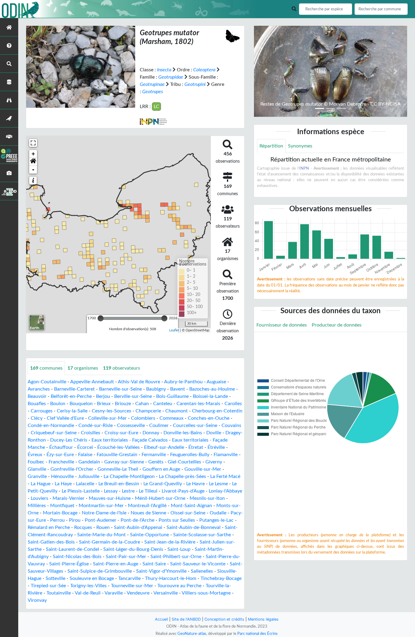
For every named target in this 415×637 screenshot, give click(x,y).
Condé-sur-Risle (95, 425)
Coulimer (159, 425)
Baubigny (156, 389)
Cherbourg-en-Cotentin (217, 410)
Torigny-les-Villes (88, 585)
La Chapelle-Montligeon (129, 476)
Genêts (155, 461)
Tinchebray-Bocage (221, 578)
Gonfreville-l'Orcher (71, 469)
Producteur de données (337, 325)
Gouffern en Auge (161, 469)
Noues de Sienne (148, 512)
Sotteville (55, 578)
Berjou (103, 396)
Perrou (57, 520)
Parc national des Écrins (257, 633)
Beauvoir (37, 396)
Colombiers (143, 418)
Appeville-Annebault (92, 381)
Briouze (123, 403)
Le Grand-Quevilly (162, 483)
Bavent (177, 389)
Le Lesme (218, 483)
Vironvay (37, 600)
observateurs (121, 368)
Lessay (111, 491)
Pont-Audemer (100, 520)
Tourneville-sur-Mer (132, 585)
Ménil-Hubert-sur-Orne (160, 498)
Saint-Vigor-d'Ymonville (161, 571)
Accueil (161, 619)
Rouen (103, 527)
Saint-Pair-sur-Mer (126, 556)
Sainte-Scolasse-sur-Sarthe (202, 534)
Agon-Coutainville (47, 381)
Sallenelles (202, 571)
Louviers (39, 498)
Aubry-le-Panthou (183, 381)
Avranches (39, 389)
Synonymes (300, 146)
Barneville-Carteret (74, 389)
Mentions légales (263, 619)
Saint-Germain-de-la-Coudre (109, 542)
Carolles (233, 403)
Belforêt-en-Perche (71, 396)
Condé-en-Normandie (51, 425)
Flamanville (226, 454)
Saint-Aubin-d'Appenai (138, 527)
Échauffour (61, 447)
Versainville (165, 593)
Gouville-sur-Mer (202, 469)
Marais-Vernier (68, 498)
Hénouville (62, 476)
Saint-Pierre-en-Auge (115, 563)
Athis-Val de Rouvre (139, 381)
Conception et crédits (224, 619)
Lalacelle (85, 483)
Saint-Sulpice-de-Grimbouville (99, 571)
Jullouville (88, 476)
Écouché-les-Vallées (118, 447)
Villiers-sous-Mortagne (206, 593)
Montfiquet (62, 505)
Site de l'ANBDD (186, 619)
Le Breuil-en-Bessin (118, 483)
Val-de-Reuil (88, 593)
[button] (33, 162)
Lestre (128, 491)
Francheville (61, 461)
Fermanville (154, 454)
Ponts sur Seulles (177, 520)
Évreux (35, 454)
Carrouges (42, 410)
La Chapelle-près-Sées (182, 476)
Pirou (75, 520)
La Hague (40, 483)
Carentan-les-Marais (198, 403)
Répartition (271, 146)
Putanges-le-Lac (216, 520)
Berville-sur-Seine (133, 396)
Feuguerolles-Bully (189, 454)
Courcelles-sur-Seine (195, 425)
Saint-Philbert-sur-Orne (175, 556)
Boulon (57, 403)
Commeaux (171, 418)
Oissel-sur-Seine (187, 512)
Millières (37, 505)
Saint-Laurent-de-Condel (72, 549)
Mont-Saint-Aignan (191, 505)
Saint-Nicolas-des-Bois (77, 556)
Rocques (83, 527)
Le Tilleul (148, 491)
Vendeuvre (138, 593)
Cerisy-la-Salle (72, 410)
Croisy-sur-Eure (121, 432)
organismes (82, 368)
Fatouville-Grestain (117, 454)
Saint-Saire (154, 563)
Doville (213, 432)
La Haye (63, 483)
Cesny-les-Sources (111, 410)
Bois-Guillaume (172, 396)
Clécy (37, 418)
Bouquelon (81, 403)
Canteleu (162, 403)
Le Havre (195, 483)
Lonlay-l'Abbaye (225, 491)
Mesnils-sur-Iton (207, 498)
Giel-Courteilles (184, 461)
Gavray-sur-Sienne (124, 461)
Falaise (85, 454)
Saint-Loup (178, 549)
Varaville (114, 593)
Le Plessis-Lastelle (81, 491)
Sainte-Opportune (149, 534)
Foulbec (36, 461)
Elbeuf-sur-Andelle (164, 447)
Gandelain (89, 461)
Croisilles (90, 432)
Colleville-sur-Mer (107, 418)
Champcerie (148, 410)
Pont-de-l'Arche (137, 520)
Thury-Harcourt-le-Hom (170, 578)
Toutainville (58, 593)
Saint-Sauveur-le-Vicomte (197, 563)
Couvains (231, 425)
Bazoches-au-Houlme (212, 389)
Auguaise (216, 381)
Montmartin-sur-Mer (101, 505)
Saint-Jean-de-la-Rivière (169, 542)
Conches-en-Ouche (208, 418)
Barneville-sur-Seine (120, 389)
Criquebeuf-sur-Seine (54, 432)
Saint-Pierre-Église (69, 563)
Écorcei (85, 447)
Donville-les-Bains (182, 432)
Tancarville (129, 578)
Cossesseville (131, 425)
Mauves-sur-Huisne (110, 498)
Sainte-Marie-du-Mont (101, 534)
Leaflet (174, 330)
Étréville (216, 447)
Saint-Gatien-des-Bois (51, 542)
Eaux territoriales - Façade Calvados (129, 440)
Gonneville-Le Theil (118, 469)
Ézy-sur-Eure (60, 454)
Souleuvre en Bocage (92, 578)
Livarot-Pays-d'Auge (183, 491)
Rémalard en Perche (49, 527)
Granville (37, 476)
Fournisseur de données (281, 325)
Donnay (150, 432)
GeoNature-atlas (191, 633)
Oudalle (218, 512)
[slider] (101, 318)
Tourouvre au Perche (179, 585)
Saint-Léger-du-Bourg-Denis (133, 549)
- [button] (33, 169)
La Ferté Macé (225, 476)
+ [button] (33, 154)
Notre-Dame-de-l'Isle (104, 512)
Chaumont (176, 410)
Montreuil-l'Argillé (147, 505)
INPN (304, 168)
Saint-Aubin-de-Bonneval (193, 527)
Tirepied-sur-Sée (48, 585)
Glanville (37, 469)
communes (46, 368)
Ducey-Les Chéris (68, 440)
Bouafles (37, 403)
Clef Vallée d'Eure (65, 418)
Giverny (213, 461)
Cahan (142, 403)
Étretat (195, 447)
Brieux (104, 403)
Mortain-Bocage (60, 512)
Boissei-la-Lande (210, 396)
